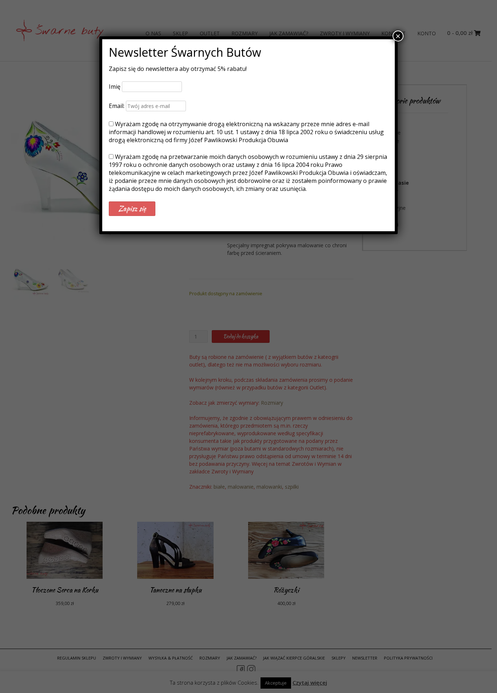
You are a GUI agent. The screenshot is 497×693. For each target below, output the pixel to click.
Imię (114, 87)
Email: (117, 106)
